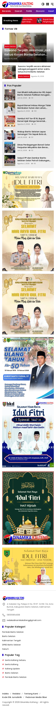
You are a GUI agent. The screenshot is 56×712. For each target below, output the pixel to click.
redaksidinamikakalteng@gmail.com (24, 620)
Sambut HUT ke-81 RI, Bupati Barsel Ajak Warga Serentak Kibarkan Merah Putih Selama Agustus (31, 120)
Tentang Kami (31, 693)
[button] (43, 4)
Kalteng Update (12, 668)
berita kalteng (11, 664)
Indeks (5, 693)
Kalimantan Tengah (11, 640)
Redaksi (16, 693)
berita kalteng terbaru (15, 660)
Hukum (5, 649)
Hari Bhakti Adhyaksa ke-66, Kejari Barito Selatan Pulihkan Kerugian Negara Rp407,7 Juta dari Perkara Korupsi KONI (34, 93)
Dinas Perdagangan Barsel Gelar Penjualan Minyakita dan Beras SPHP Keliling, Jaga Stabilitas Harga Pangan (33, 146)
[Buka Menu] (47, 4)
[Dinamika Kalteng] (17, 4)
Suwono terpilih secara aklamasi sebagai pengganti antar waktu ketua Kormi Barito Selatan (34, 69)
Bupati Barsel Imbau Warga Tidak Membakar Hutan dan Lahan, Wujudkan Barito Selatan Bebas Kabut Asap (34, 107)
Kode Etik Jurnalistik (12, 697)
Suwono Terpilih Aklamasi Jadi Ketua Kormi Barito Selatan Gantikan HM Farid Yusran (27, 52)
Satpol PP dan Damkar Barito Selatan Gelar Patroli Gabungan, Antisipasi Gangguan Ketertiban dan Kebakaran (33, 159)
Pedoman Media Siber (36, 697)
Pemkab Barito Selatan (13, 632)
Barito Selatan (10, 46)
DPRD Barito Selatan (11, 644)
